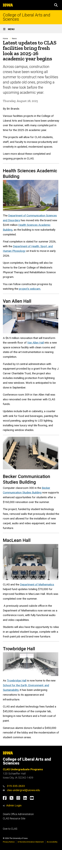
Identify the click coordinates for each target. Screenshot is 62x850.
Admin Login (13, 805)
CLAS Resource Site (14, 818)
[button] (56, 5)
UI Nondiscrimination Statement (31, 842)
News (14, 38)
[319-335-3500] (4, 786)
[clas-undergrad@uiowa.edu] (4, 790)
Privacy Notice (9, 842)
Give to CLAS (10, 828)
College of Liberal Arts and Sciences (26, 17)
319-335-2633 (16, 786)
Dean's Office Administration (18, 814)
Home (5, 38)
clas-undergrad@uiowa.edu (23, 790)
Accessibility (52, 842)
